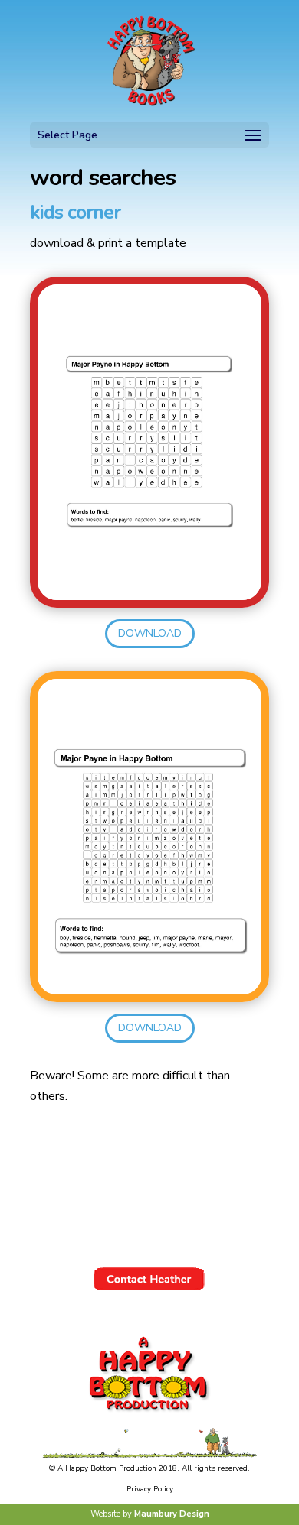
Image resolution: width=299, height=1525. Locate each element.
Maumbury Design (171, 1514)
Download (150, 633)
